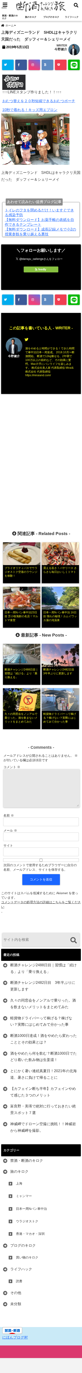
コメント (11, 767)
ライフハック (72, 17)
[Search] (73, 940)
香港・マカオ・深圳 (30, 1234)
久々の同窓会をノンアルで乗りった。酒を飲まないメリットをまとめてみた (43, 1003)
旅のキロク (30, 17)
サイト (8, 845)
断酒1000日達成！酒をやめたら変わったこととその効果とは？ (43, 1039)
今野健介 (60, 49)
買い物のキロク (27, 1257)
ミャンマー (24, 1196)
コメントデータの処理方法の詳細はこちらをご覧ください (41, 904)
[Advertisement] (41, 455)
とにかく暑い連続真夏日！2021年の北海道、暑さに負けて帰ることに (43, 1074)
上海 (19, 1183)
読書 (19, 1281)
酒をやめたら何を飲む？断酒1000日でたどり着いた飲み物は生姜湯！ (43, 1056)
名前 (8, 815)
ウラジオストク (27, 1221)
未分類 (15, 1304)
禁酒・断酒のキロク (10, 17)
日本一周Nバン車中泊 (31, 1209)
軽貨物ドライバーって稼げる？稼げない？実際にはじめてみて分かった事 (41, 1021)
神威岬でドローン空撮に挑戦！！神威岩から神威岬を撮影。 (43, 1127)
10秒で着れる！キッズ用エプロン (29, 110)
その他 (15, 1293)
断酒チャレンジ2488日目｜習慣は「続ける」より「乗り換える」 (43, 968)
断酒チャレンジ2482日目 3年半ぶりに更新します (42, 986)
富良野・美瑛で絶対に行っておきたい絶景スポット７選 (43, 1109)
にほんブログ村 (15, 1337)
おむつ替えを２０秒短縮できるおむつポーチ (38, 101)
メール (10, 830)
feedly (42, 269)
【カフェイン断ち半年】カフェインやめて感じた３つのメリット (43, 1092)
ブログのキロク (51, 17)
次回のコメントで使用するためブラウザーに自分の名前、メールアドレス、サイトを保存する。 (40, 867)
